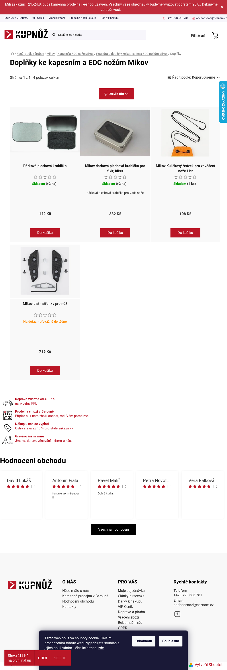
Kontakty (69, 607)
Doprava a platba (131, 612)
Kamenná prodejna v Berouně (85, 596)
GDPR (122, 628)
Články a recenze (131, 596)
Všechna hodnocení (113, 529)
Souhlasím (170, 641)
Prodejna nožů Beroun (82, 18)
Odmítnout (143, 641)
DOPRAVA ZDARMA (16, 18)
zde (101, 648)
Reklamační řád (130, 623)
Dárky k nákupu (110, 18)
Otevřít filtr (116, 94)
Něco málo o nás (75, 591)
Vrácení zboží (57, 18)
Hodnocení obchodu (78, 601)
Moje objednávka (131, 591)
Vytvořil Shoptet (209, 664)
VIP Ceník (38, 18)
